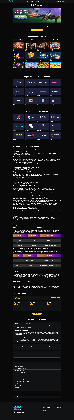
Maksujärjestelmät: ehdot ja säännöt (21, 379)
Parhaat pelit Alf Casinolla (19, 366)
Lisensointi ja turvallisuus (19, 385)
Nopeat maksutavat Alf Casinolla (20, 368)
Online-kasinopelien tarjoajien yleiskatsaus (22, 381)
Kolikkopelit (54, 39)
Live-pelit (30, 39)
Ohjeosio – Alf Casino (18, 389)
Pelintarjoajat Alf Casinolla (19, 370)
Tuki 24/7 (16, 383)
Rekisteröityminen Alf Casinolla (20, 372)
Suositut (18, 39)
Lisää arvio (55, 297)
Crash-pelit (42, 39)
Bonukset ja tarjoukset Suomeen (20, 374)
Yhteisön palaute (17, 387)
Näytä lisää (37, 313)
